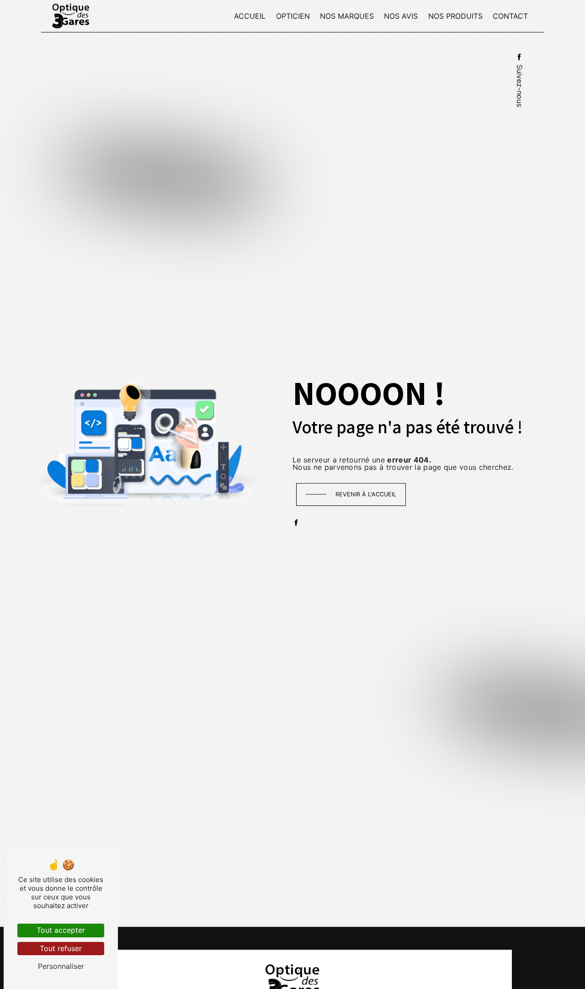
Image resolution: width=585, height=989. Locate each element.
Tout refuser (61, 948)
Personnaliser (61, 966)
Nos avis (401, 16)
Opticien (293, 16)
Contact (510, 16)
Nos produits (455, 16)
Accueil (250, 16)
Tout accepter (61, 930)
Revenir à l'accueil (365, 494)
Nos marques (347, 16)
